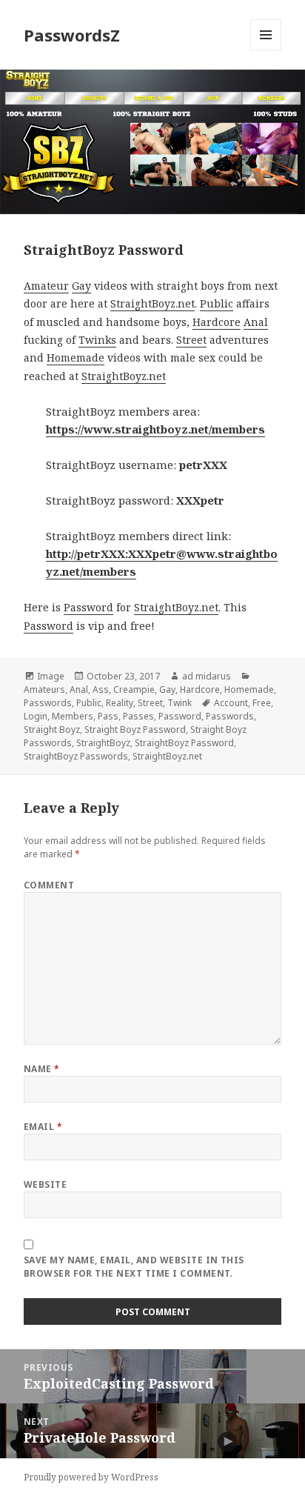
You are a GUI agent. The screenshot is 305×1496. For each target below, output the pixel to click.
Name (42, 1069)
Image (50, 676)
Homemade (75, 357)
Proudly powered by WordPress (91, 1477)
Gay (81, 286)
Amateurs (44, 689)
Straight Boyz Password (135, 729)
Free (261, 703)
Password (88, 607)
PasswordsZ (72, 35)
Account (231, 703)
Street (191, 340)
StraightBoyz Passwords (76, 756)
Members (72, 716)
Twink (179, 703)
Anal (256, 322)
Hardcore (216, 322)
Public (216, 303)
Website (45, 1184)
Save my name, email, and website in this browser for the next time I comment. (134, 1267)
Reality (119, 703)
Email (43, 1126)
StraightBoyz (103, 743)
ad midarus (206, 676)
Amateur (46, 286)
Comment (49, 885)
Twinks (97, 340)
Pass (108, 716)
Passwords (48, 703)
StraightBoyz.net (152, 303)
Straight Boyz (52, 729)
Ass (101, 689)
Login (35, 716)
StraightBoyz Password (184, 743)
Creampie (134, 689)
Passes (138, 716)
